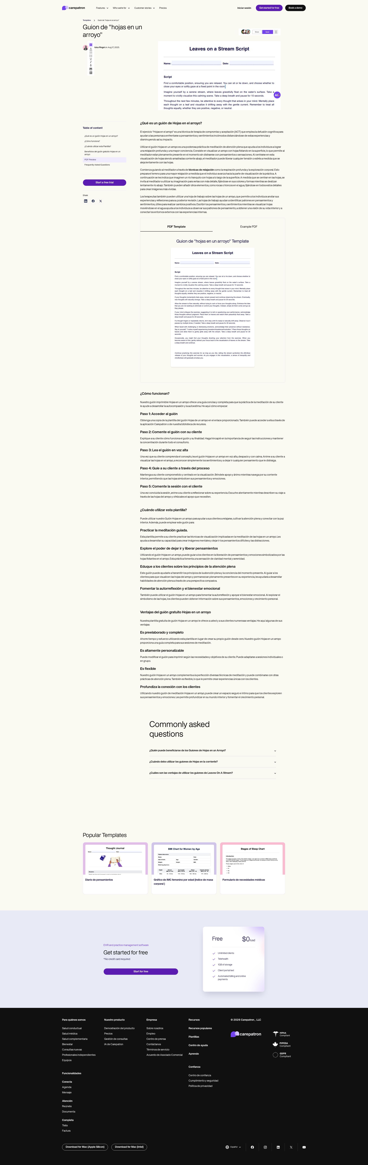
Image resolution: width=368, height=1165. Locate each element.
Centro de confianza (200, 1075)
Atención (67, 1101)
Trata (65, 1125)
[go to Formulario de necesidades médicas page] (184, 858)
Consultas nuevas (72, 1050)
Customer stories (142, 8)
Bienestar (67, 1044)
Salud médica (69, 1034)
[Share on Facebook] (93, 201)
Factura (66, 1131)
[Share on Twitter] (100, 201)
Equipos (66, 1060)
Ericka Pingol (99, 47)
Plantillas (194, 1037)
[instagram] (265, 1147)
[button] (233, 1147)
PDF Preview (90, 160)
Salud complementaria (74, 1039)
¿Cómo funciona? (92, 141)
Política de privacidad (200, 1086)
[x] (291, 1147)
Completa (68, 1120)
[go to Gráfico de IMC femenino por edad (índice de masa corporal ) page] (115, 858)
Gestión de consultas (116, 1039)
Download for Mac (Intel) (129, 1147)
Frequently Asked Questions (97, 165)
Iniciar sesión (244, 8)
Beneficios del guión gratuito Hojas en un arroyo (102, 153)
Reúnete (67, 1106)
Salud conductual (72, 1028)
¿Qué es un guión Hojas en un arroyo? (101, 136)
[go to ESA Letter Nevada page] (252, 858)
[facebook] (252, 1147)
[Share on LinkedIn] (85, 201)
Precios (163, 8)
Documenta (68, 1112)
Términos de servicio (157, 1050)
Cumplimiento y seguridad (203, 1081)
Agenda (66, 1087)
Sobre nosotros (154, 1028)
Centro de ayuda (198, 1045)
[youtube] (304, 1147)
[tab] (176, 227)
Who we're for (119, 8)
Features (100, 8)
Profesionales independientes (78, 1055)
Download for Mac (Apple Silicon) (85, 1147)
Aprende (194, 1054)
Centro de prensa (156, 1039)
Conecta (67, 1082)
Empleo (150, 1034)
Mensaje (67, 1092)
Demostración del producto (119, 1028)
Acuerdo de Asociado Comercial (164, 1055)
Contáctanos (153, 1044)
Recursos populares (200, 1028)
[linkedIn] (278, 1147)
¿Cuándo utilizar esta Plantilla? (98, 146)
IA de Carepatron (113, 1044)
